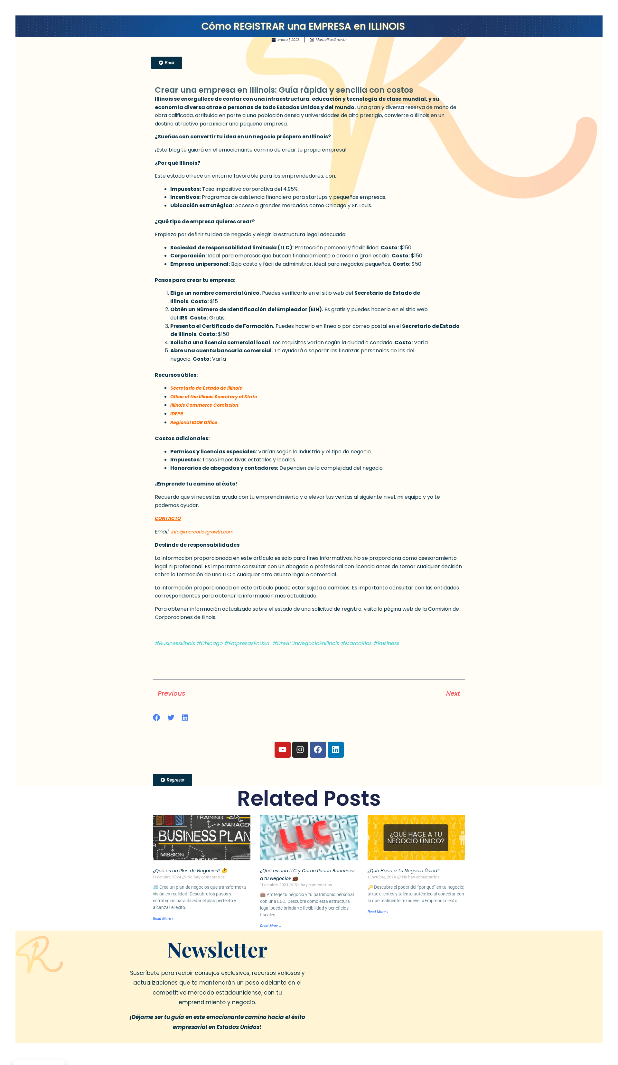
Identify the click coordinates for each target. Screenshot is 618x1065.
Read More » (163, 918)
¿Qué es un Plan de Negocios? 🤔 (190, 870)
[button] (156, 717)
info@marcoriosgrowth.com (202, 532)
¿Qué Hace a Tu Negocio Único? (403, 870)
